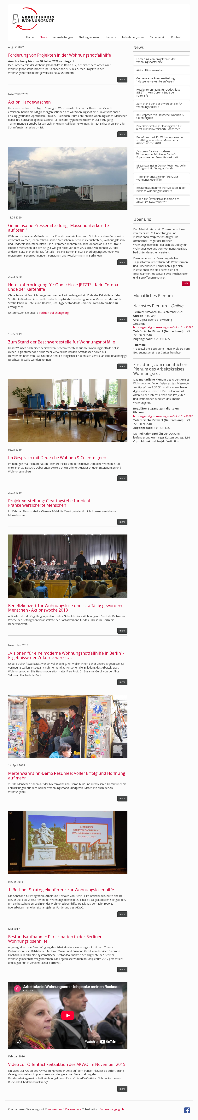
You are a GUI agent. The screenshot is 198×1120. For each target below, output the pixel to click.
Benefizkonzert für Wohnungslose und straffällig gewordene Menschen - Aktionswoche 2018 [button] (160, 140)
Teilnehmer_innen (133, 37)
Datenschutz (73, 1109)
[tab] (161, 60)
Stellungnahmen (89, 37)
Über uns (110, 37)
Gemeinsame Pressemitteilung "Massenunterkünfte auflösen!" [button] (155, 79)
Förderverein (157, 37)
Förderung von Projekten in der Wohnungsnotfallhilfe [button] (155, 60)
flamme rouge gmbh (112, 1109)
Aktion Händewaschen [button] (150, 70)
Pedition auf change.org (54, 312)
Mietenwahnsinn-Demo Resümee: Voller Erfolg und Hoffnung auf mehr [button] (161, 167)
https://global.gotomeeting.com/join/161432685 (163, 327)
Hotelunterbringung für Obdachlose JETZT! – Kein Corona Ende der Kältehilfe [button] (158, 92)
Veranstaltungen (63, 37)
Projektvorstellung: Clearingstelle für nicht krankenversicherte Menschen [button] (158, 127)
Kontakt (176, 37)
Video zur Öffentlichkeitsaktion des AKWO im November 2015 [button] (157, 200)
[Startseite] (34, 18)
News (43, 37)
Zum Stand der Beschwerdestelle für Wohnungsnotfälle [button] (159, 105)
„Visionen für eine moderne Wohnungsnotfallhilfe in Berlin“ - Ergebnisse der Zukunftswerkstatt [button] (157, 154)
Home (30, 37)
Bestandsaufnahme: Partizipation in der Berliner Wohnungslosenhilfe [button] (161, 189)
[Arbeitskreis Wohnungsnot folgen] (187, 1110)
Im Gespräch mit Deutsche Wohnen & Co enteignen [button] (160, 116)
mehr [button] (122, 79)
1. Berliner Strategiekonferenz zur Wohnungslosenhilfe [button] (157, 178)
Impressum (55, 1109)
